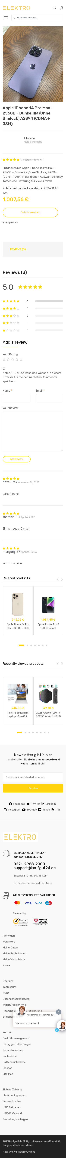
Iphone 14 (29, 138)
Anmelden (9, 935)
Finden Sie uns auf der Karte (35, 883)
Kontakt (7, 1032)
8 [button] (48, 732)
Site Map (8, 1074)
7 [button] (46, 645)
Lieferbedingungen (14, 1095)
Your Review (10, 408)
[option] (33, 64)
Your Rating (10, 354)
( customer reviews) (31, 159)
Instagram (14, 809)
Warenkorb (9, 941)
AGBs (6, 992)
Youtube (32, 809)
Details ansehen (30, 212)
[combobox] (37, 17)
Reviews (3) (18, 249)
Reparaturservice (13, 1050)
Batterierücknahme (14, 1062)
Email (40, 390)
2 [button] (27, 645)
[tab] (18, 249)
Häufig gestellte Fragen (17, 1044)
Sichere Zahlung (12, 1089)
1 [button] (21, 645)
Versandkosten (12, 1101)
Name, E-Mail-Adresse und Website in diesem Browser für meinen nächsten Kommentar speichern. (32, 377)
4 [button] (35, 645)
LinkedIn (51, 803)
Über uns (8, 981)
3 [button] (31, 645)
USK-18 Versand (12, 1113)
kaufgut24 (15, 1141)
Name (7, 390)
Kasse (6, 965)
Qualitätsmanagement (16, 1038)
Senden (33, 788)
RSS (58, 809)
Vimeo (46, 809)
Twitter (35, 803)
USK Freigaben (11, 1107)
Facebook (19, 803)
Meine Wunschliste (14, 959)
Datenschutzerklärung (16, 998)
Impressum (9, 987)
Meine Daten (10, 947)
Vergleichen (11, 222)
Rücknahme (10, 1056)
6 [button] (42, 645)
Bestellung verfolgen (15, 1119)
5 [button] (39, 645)
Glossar (7, 1068)
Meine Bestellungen (14, 953)
